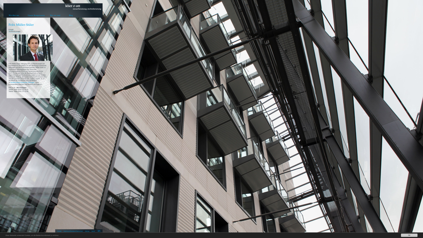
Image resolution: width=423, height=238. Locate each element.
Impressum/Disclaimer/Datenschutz (73, 231)
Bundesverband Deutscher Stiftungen (22, 82)
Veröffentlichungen (14, 31)
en (99, 231)
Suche (93, 231)
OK (409, 235)
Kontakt (59, 231)
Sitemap (87, 231)
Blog (71, 15)
